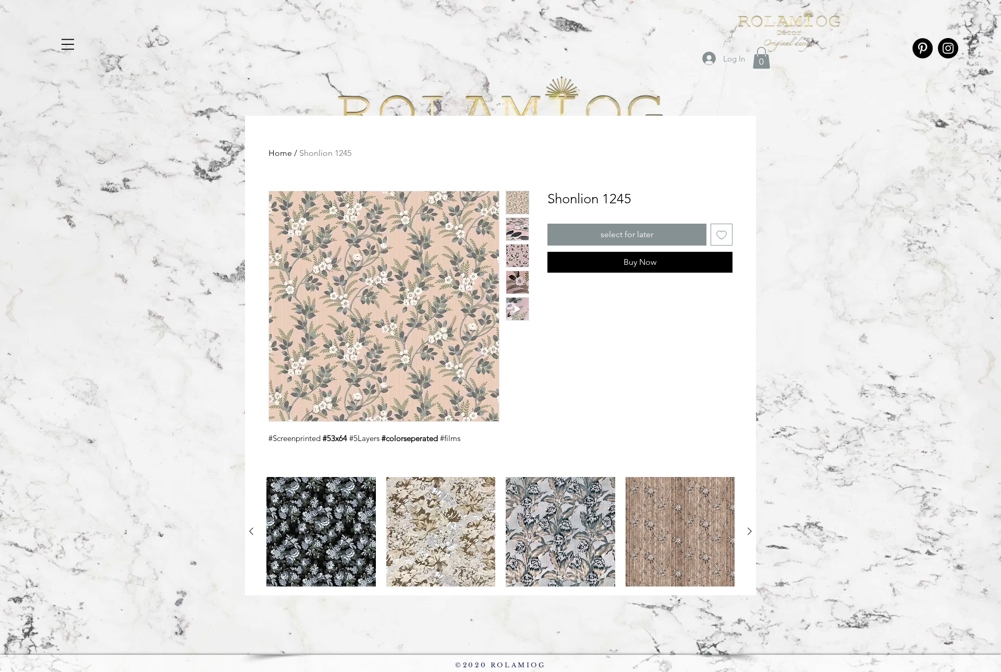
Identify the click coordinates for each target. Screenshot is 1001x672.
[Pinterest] (922, 48)
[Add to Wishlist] (722, 235)
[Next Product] (749, 531)
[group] (500, 531)
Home (280, 153)
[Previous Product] (251, 531)
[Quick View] (321, 532)
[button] (761, 58)
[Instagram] (948, 48)
